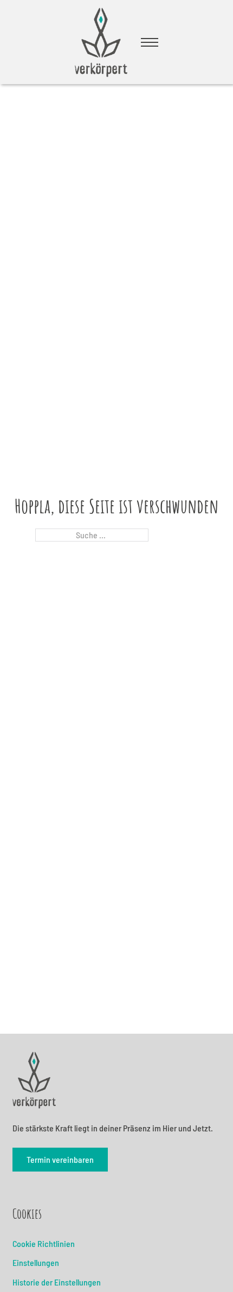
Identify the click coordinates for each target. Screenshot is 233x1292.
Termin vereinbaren (60, 1159)
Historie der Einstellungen (56, 1282)
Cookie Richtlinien (43, 1243)
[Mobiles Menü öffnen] (149, 42)
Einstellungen (35, 1262)
